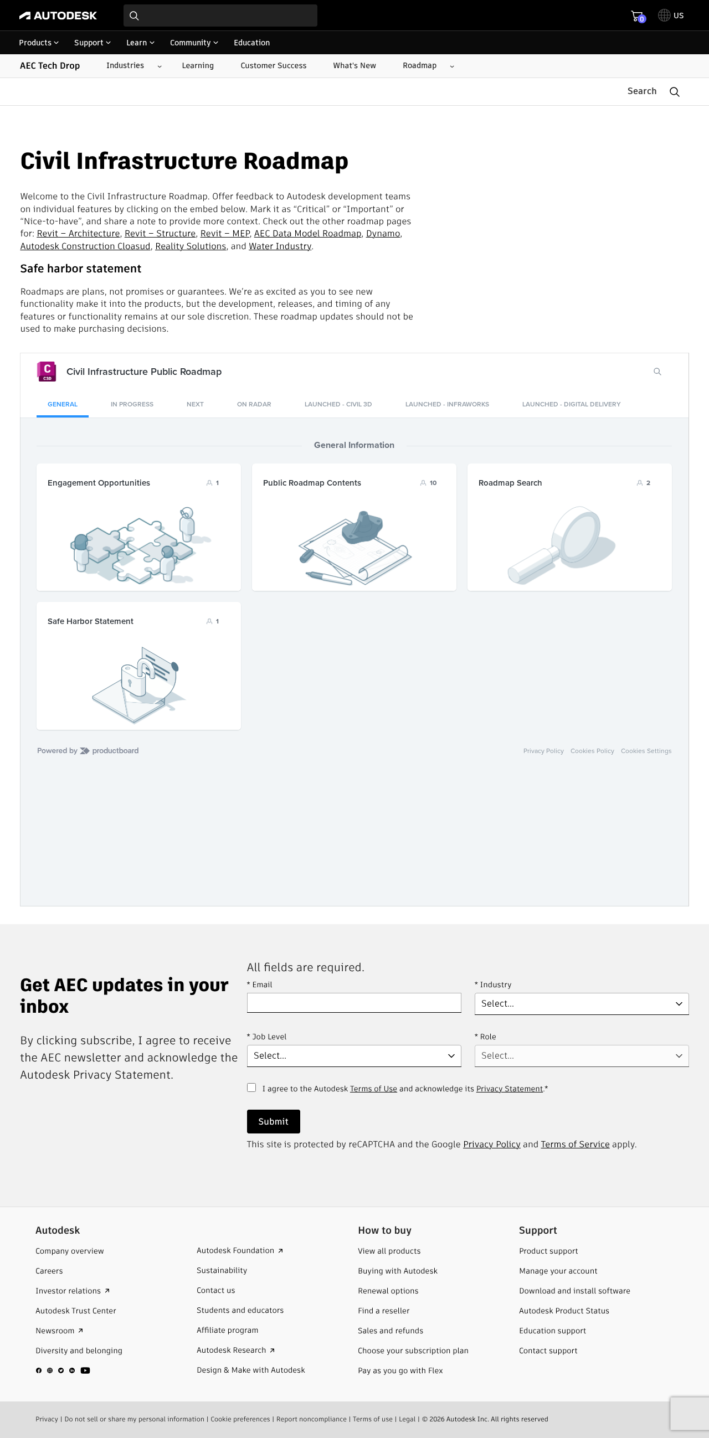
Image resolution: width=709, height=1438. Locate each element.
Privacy (46, 1419)
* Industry (493, 984)
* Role (485, 1036)
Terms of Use (373, 1088)
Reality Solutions (190, 246)
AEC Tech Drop (50, 65)
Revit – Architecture (78, 233)
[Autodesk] (58, 15)
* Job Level (267, 1036)
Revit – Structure (160, 233)
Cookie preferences (240, 1419)
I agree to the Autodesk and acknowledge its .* (405, 1095)
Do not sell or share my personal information (134, 1419)
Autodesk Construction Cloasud (85, 246)
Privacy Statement (509, 1088)
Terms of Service (575, 1144)
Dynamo (383, 233)
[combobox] (220, 15)
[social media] (63, 1370)
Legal (407, 1419)
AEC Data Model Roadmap (308, 233)
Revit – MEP (225, 233)
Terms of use (373, 1419)
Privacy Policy (492, 1144)
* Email (260, 984)
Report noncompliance (311, 1419)
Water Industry (280, 246)
